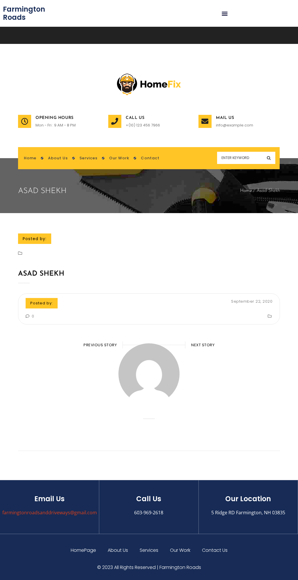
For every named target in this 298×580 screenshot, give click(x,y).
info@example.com (234, 125)
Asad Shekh (41, 273)
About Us (118, 550)
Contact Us (215, 550)
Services (149, 550)
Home (246, 190)
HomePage (83, 550)
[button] (225, 13)
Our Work (180, 550)
